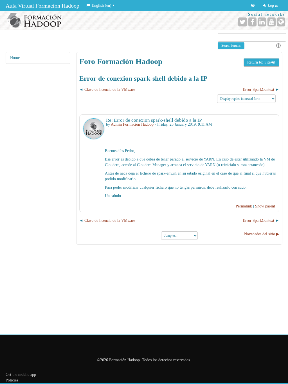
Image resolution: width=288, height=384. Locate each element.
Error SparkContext (258, 89)
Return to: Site (259, 62)
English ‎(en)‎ (101, 5)
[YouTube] (271, 21)
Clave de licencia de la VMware (109, 89)
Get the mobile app (21, 374)
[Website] (281, 21)
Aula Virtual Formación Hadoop (42, 6)
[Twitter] (242, 21)
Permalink (244, 206)
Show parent (265, 206)
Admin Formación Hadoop (132, 124)
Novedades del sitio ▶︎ (261, 234)
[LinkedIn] (262, 21)
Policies (12, 380)
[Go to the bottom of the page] (253, 5)
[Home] (36, 20)
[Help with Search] (277, 46)
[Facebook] (252, 21)
